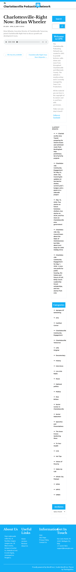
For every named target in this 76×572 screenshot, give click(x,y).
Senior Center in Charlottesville (59, 406)
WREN (58, 495)
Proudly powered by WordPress (43, 567)
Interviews (59, 366)
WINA (58, 484)
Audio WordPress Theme (65, 567)
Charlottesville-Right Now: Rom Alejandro (38, 56)
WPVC (58, 489)
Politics (58, 392)
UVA (57, 451)
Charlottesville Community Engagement (60, 333)
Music (58, 379)
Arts (57, 318)
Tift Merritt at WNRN (14, 55)
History (58, 361)
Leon (7, 26)
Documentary (60, 355)
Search (59, 19)
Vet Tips (59, 456)
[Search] (62, 26)
